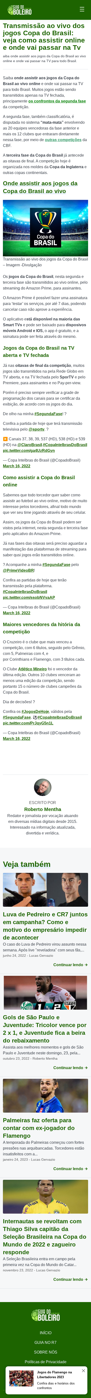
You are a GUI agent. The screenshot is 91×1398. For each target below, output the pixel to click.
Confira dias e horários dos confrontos (56, 1386)
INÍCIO (45, 1333)
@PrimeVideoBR (18, 570)
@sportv (36, 429)
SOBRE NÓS (45, 1352)
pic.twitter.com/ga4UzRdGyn (29, 451)
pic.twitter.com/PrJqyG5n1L (28, 723)
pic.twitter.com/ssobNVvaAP (29, 597)
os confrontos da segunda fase (57, 101)
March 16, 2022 (16, 466)
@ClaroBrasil (29, 445)
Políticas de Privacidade (45, 1362)
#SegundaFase (48, 414)
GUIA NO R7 (45, 1342)
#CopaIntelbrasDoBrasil (65, 445)
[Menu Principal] (82, 10)
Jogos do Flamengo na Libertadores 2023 (54, 1374)
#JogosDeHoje (35, 712)
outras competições (63, 140)
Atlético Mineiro (32, 669)
